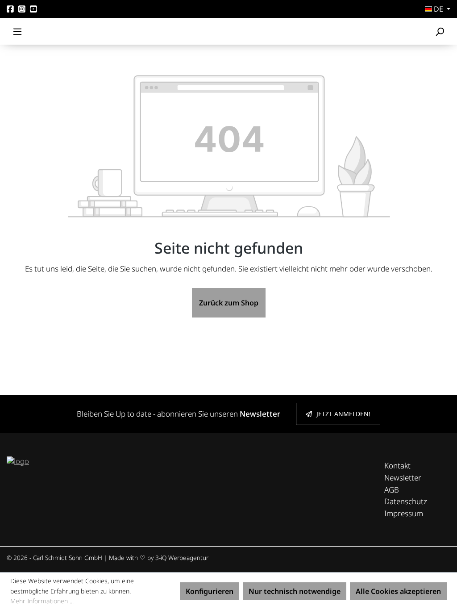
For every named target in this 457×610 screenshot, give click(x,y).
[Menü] (17, 31)
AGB (391, 490)
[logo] (18, 460)
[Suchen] (439, 31)
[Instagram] (21, 9)
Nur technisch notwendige (295, 591)
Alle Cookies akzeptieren (398, 591)
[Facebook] (10, 9)
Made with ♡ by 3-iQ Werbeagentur (158, 557)
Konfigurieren (209, 591)
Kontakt (397, 465)
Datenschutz (405, 501)
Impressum (403, 513)
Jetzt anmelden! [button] (343, 413)
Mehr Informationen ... (42, 601)
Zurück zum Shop (228, 303)
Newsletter (402, 477)
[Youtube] (33, 9)
